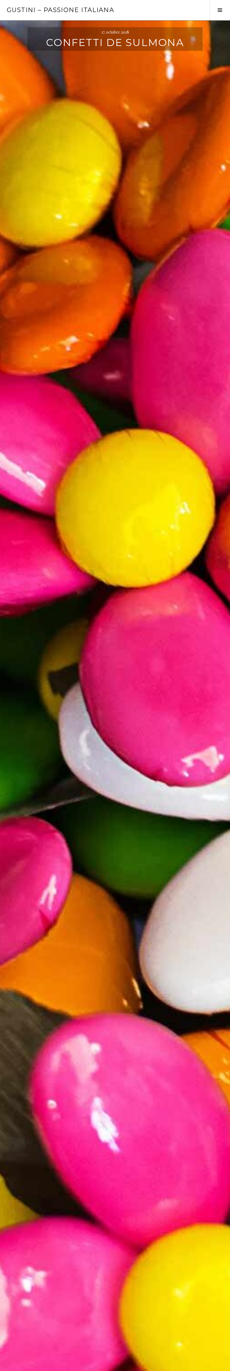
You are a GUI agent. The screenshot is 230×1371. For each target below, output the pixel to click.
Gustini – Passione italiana (60, 10)
